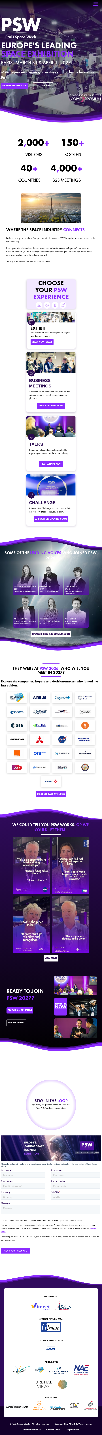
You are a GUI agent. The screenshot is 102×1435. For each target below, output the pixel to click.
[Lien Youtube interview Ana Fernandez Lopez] (70, 865)
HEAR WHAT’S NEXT (51, 464)
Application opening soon (51, 519)
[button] (95, 4)
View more (51, 958)
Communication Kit (32, 1429)
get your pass (43, 86)
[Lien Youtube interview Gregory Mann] (31, 865)
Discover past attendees (51, 794)
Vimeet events (85, 1424)
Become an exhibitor (14, 86)
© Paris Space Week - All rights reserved (29, 1424)
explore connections (51, 406)
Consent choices (53, 1429)
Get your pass (16, 1023)
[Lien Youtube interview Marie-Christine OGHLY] (31, 924)
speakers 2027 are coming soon (51, 634)
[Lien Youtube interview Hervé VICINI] (70, 924)
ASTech (72, 1424)
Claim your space (42, 342)
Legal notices (73, 1429)
